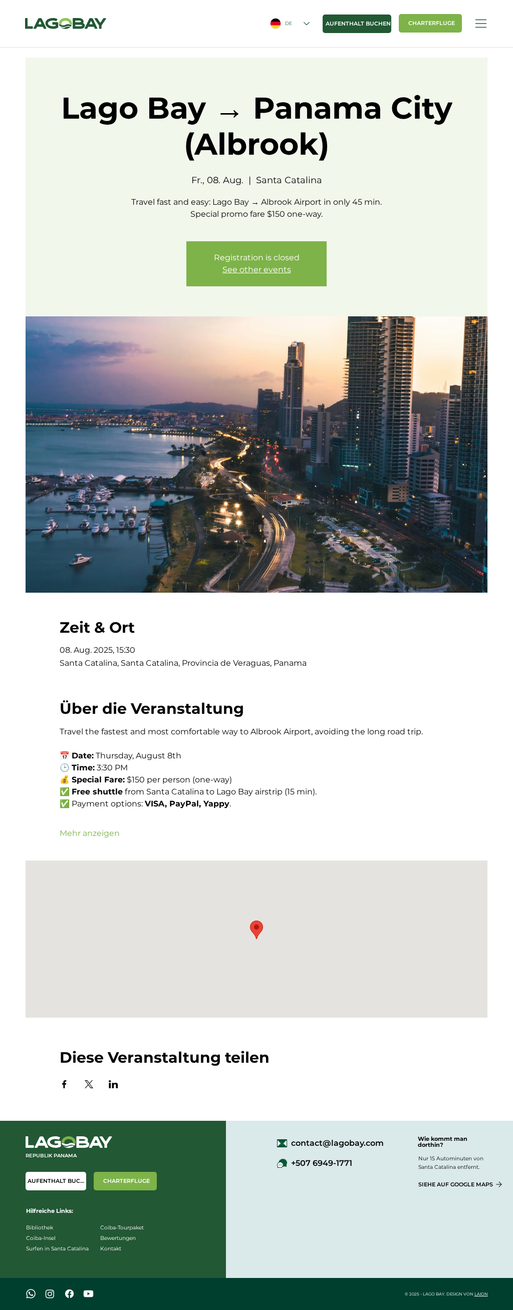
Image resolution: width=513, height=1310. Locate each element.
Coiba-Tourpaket (122, 1227)
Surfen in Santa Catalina (57, 1248)
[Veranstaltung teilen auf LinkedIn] (113, 1084)
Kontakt (110, 1248)
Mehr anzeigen (90, 833)
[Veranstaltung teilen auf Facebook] (64, 1084)
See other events (256, 269)
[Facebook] (69, 1293)
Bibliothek (39, 1227)
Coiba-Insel (41, 1238)
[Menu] (481, 24)
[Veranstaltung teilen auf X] (89, 1084)
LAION (481, 1293)
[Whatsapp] (31, 1293)
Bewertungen (118, 1238)
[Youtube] (88, 1293)
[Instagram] (50, 1293)
